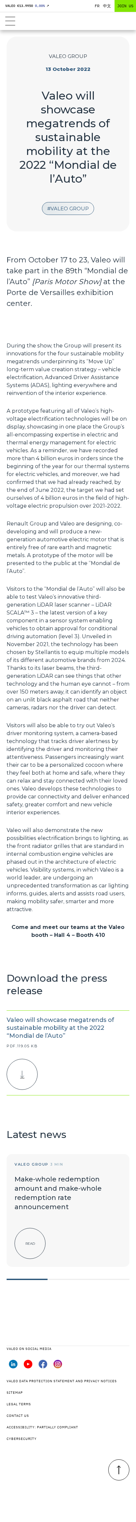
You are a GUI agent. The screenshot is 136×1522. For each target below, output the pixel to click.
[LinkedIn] (13, 1366)
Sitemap (15, 1392)
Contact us (18, 1416)
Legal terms (19, 1404)
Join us (125, 5)
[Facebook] (43, 1366)
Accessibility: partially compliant (42, 1427)
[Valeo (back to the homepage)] (68, 21)
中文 (107, 5)
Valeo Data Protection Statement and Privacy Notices (62, 1381)
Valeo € (27, 6)
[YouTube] (28, 1366)
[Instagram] (57, 1366)
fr (97, 5)
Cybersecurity (22, 1439)
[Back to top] (119, 1470)
